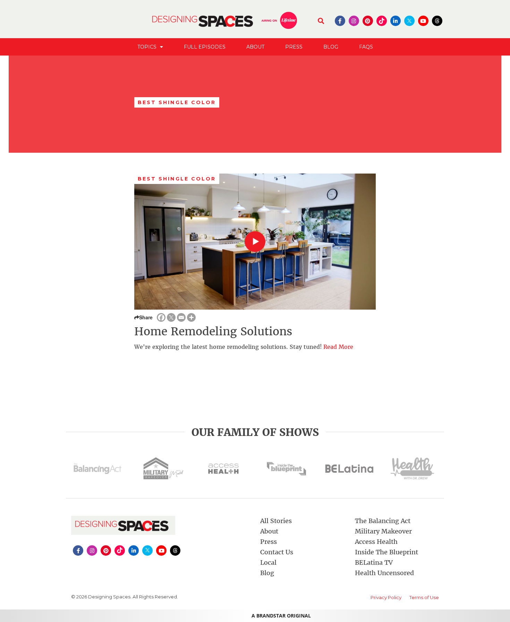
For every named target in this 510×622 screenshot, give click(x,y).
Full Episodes (205, 47)
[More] (191, 317)
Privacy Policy (386, 597)
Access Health (376, 542)
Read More (338, 346)
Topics (146, 47)
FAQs (366, 47)
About (255, 47)
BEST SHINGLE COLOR (177, 179)
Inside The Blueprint (386, 552)
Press (294, 47)
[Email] (181, 317)
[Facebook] (161, 317)
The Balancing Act (382, 521)
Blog (330, 47)
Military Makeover (383, 531)
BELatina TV (374, 562)
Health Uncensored (384, 573)
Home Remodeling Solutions (213, 331)
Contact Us (276, 552)
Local (268, 562)
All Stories (276, 521)
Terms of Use (424, 597)
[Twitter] (171, 317)
